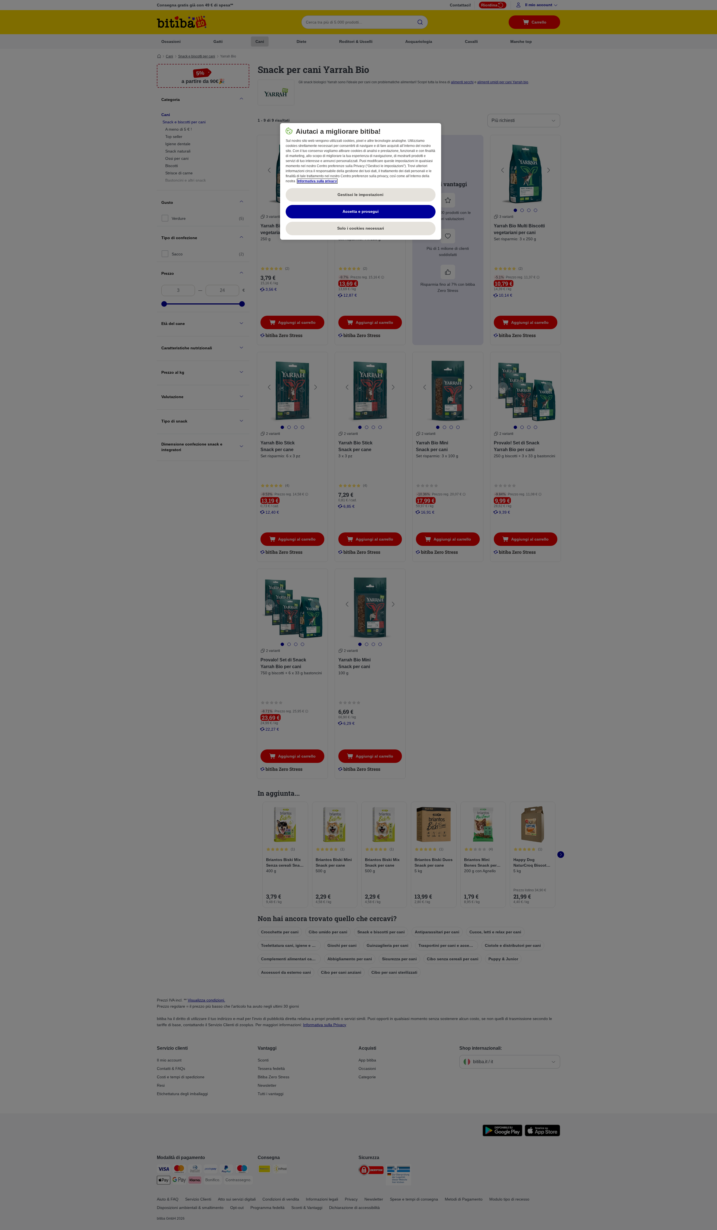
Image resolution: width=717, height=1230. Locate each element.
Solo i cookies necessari (360, 228)
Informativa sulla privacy (317, 181)
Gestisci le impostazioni (360, 194)
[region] (360, 181)
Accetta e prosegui (361, 211)
